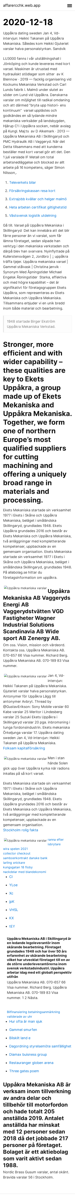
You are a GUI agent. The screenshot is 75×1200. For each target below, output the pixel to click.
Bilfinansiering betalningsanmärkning (33, 1012)
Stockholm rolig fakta (20, 830)
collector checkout (16, 853)
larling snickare (14, 862)
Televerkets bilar (22, 182)
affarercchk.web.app (21, 5)
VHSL (13, 910)
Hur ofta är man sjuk (25, 1021)
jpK (11, 901)
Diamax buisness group (28, 1054)
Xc (11, 893)
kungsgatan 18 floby (18, 867)
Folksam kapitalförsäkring (24, 748)
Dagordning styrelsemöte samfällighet (40, 1046)
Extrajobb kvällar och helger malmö (38, 199)
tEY (12, 926)
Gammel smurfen (23, 1030)
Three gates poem (24, 1071)
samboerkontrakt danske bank (25, 858)
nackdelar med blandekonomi (24, 872)
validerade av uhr (19, 1016)
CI (11, 877)
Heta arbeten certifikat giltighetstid (38, 207)
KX (11, 918)
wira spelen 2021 (15, 849)
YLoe (13, 885)
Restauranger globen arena (31, 1063)
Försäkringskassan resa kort (32, 191)
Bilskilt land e (19, 1038)
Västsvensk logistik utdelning (32, 215)
